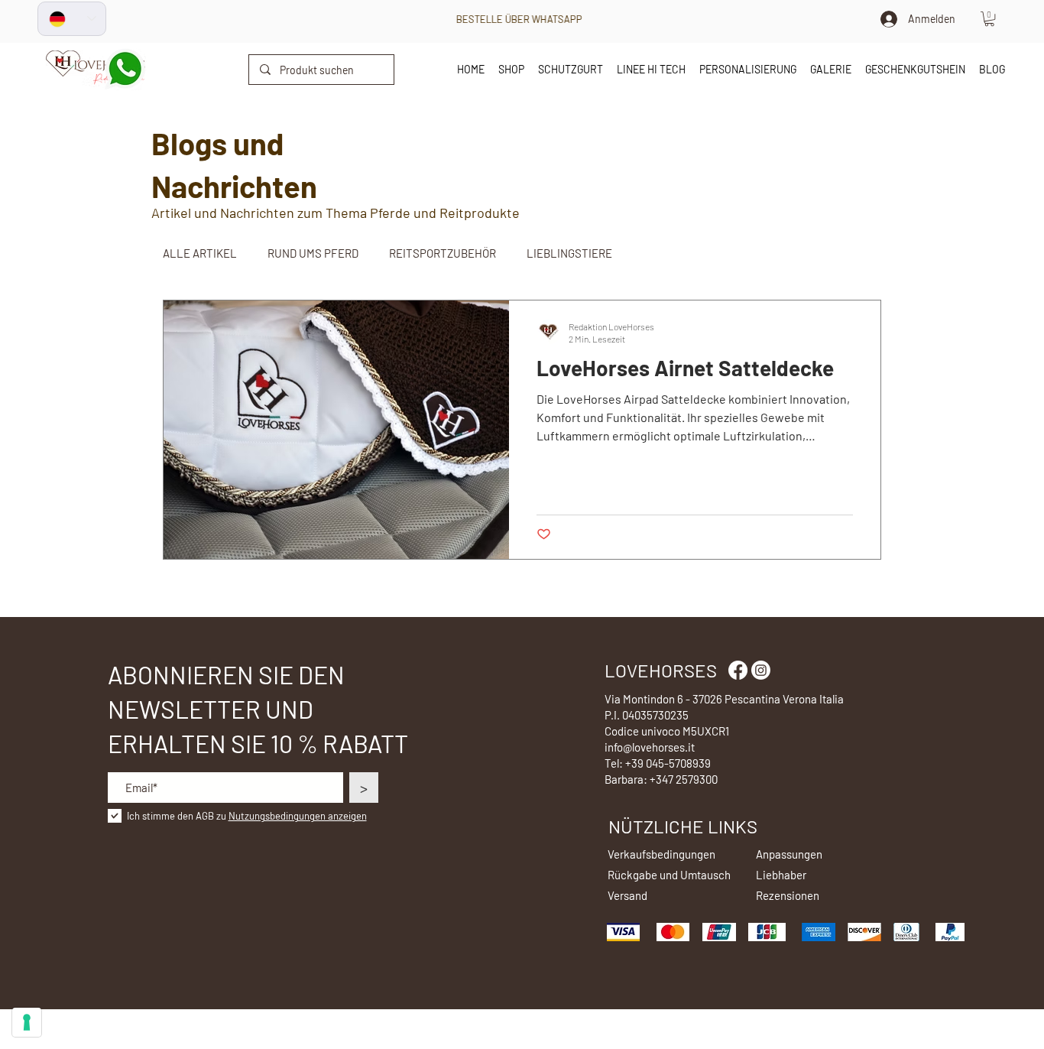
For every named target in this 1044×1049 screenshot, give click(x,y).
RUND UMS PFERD (312, 253)
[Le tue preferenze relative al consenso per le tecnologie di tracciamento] (26, 1022)
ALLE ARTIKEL (200, 253)
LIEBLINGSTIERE (569, 253)
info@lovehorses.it (650, 747)
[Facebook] (737, 670)
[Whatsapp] (125, 69)
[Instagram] (760, 670)
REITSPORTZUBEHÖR (442, 253)
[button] (989, 18)
